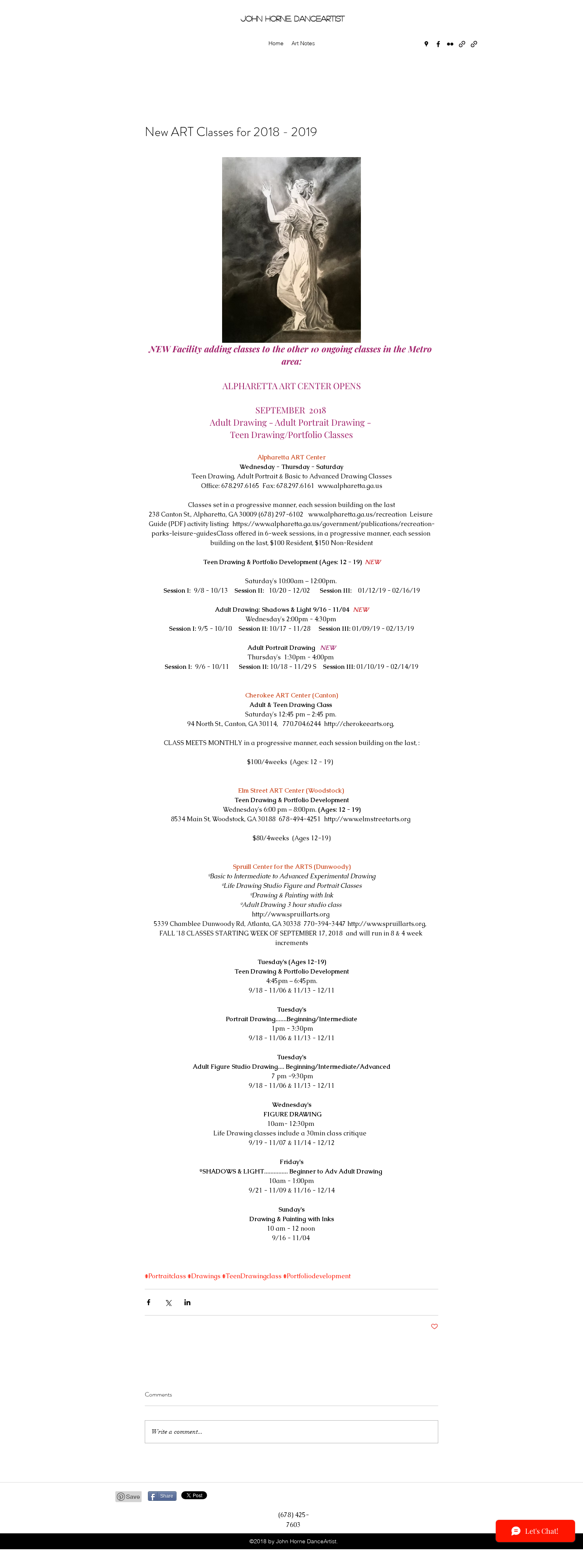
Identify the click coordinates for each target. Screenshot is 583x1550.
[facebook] (438, 44)
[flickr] (450, 44)
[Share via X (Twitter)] (168, 1302)
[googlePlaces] (426, 44)
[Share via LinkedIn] (187, 1302)
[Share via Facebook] (148, 1302)
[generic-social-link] (462, 44)
